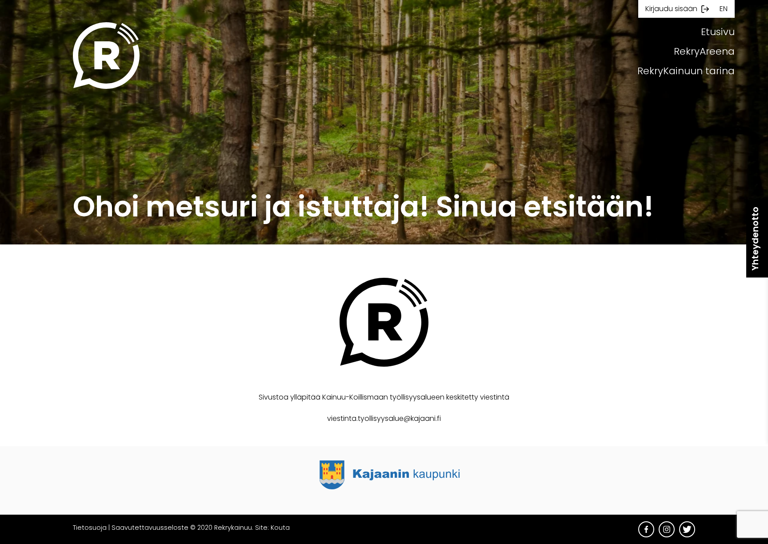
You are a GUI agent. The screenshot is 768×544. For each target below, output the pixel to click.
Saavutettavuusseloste (150, 527)
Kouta (280, 527)
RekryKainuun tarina (686, 71)
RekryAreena (704, 51)
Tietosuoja (90, 527)
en (724, 9)
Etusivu (718, 32)
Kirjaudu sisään (671, 9)
